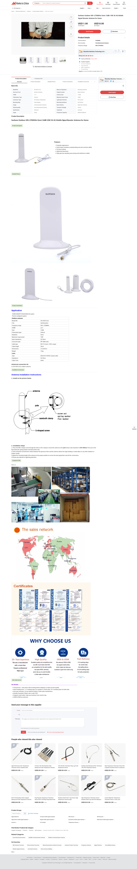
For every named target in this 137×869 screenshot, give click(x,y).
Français (48, 859)
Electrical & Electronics (20, 11)
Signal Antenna (98, 845)
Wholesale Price (70, 857)
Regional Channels (87, 857)
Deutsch (65, 859)
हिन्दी (90, 859)
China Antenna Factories (33, 845)
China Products (37, 857)
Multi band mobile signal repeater (105, 819)
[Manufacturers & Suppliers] (20, 3)
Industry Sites (79, 857)
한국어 (81, 859)
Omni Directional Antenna (19, 837)
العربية (77, 859)
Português (42, 859)
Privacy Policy (92, 862)
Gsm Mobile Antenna (110, 845)
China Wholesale (62, 857)
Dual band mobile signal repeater (76, 819)
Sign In (80, 71)
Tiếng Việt (105, 859)
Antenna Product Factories (71, 845)
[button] (92, 81)
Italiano (60, 859)
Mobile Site (103, 857)
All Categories (17, 8)
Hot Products (30, 857)
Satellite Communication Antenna (37, 837)
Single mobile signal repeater (47, 819)
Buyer (89, 8)
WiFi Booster (100, 816)
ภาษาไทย (94, 859)
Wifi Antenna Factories (18, 845)
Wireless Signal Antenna (18, 849)
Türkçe (99, 859)
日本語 (85, 859)
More (12, 852)
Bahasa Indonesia (112, 859)
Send (23, 732)
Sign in (124, 4)
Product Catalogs (33, 813)
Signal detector (15, 816)
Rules (124, 8)
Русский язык (54, 859)
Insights (108, 857)
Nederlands (71, 859)
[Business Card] (123, 85)
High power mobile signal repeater (19, 819)
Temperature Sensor (73, 822)
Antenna (29, 11)
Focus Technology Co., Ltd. (58, 862)
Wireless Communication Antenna (56, 837)
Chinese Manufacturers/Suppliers (49, 857)
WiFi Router (71, 816)
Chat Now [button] (115, 31)
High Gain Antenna (49, 11)
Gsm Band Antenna (32, 849)
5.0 (106, 81)
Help (97, 8)
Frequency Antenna (86, 845)
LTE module (43, 822)
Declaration (84, 862)
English (31, 859)
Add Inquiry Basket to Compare (43, 66)
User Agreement (77, 862)
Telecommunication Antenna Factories (52, 845)
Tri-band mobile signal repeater (47, 816)
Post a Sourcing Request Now (55, 732)
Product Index (96, 857)
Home (12, 11)
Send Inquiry (89, 31)
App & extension (106, 8)
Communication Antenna (38, 11)
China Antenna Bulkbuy (46, 849)
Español (36, 859)
